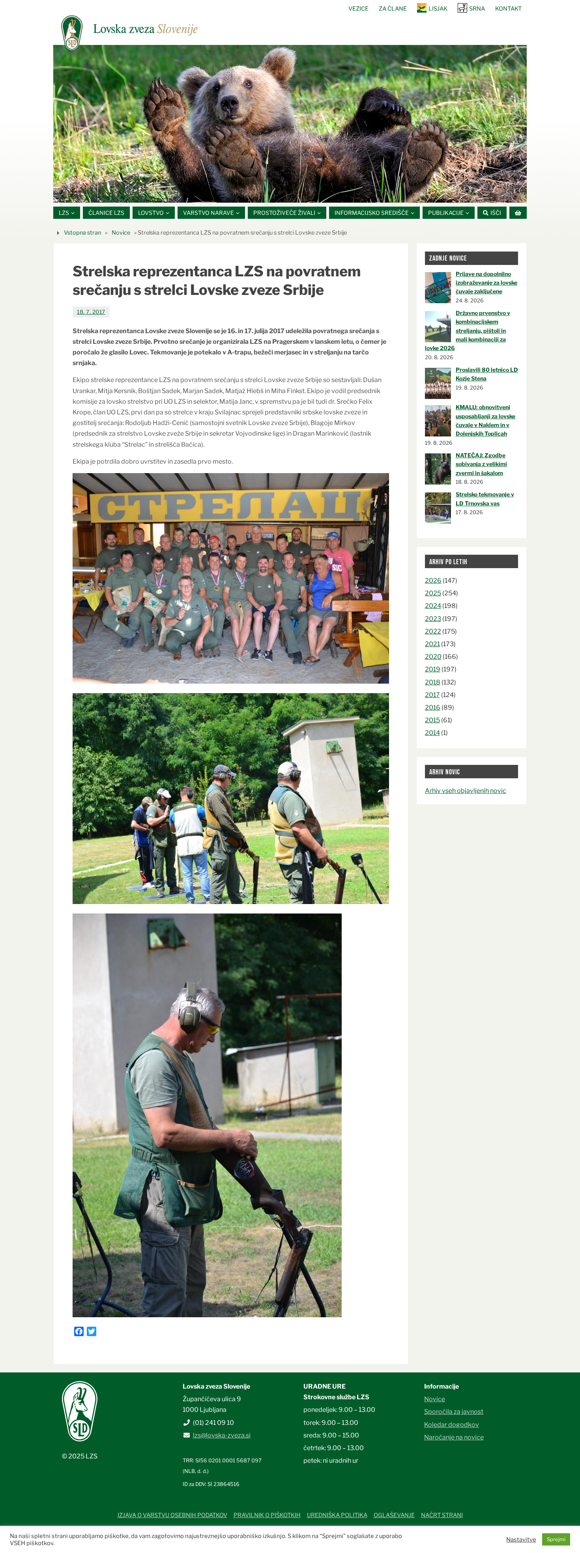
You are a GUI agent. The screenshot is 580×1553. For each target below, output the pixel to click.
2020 (433, 656)
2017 (432, 695)
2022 (433, 631)
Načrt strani (442, 1515)
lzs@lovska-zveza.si (222, 1435)
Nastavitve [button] (521, 1539)
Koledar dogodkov (451, 1424)
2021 (432, 644)
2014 (432, 732)
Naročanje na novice (454, 1437)
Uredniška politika (337, 1515)
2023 (433, 619)
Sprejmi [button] (556, 1539)
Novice (121, 232)
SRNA (477, 8)
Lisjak (437, 8)
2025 (433, 593)
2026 (433, 580)
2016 (432, 707)
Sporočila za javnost (453, 1411)
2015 (432, 720)
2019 (432, 669)
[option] (290, 124)
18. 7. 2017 (91, 312)
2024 (433, 606)
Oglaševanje (394, 1515)
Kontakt (508, 8)
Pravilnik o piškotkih (267, 1515)
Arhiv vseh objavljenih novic (465, 790)
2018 (432, 682)
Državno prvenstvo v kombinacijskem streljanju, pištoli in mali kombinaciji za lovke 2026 (467, 330)
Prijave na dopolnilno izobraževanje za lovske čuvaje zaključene (486, 282)
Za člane (393, 8)
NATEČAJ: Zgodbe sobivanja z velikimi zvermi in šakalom (481, 464)
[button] (266, 192)
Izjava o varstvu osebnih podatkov (172, 1515)
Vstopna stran (82, 232)
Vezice (358, 8)
